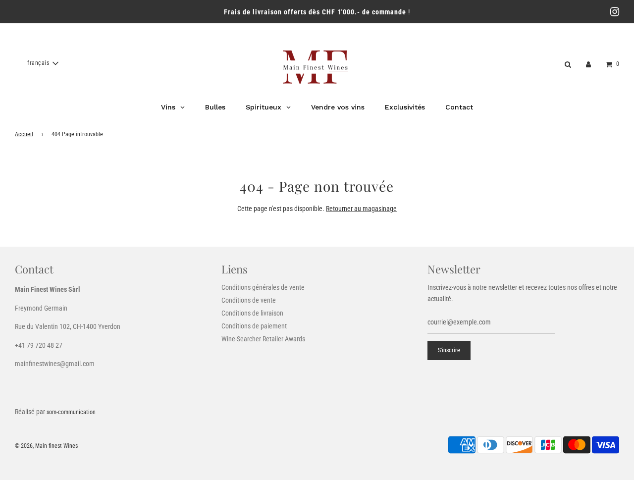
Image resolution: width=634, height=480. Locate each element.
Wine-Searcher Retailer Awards (263, 339)
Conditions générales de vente (263, 287)
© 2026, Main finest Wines (46, 445)
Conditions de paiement (254, 326)
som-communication (71, 412)
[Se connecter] (588, 63)
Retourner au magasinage (361, 209)
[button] (42, 63)
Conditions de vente (248, 300)
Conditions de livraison (252, 313)
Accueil (24, 134)
